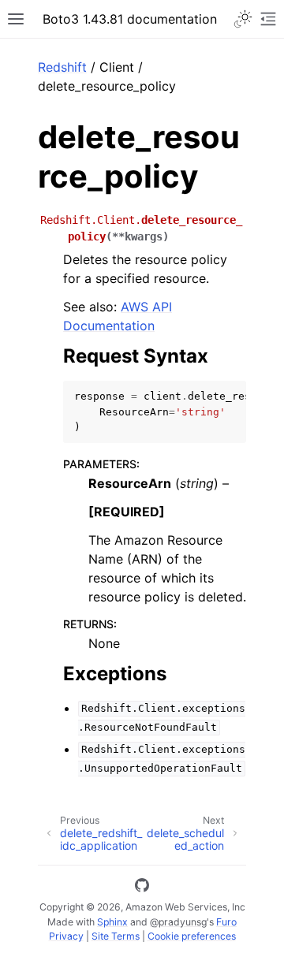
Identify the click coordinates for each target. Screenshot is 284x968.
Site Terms (116, 936)
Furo (226, 922)
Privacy (66, 936)
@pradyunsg (178, 922)
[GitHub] (142, 887)
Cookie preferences (192, 936)
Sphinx (112, 922)
